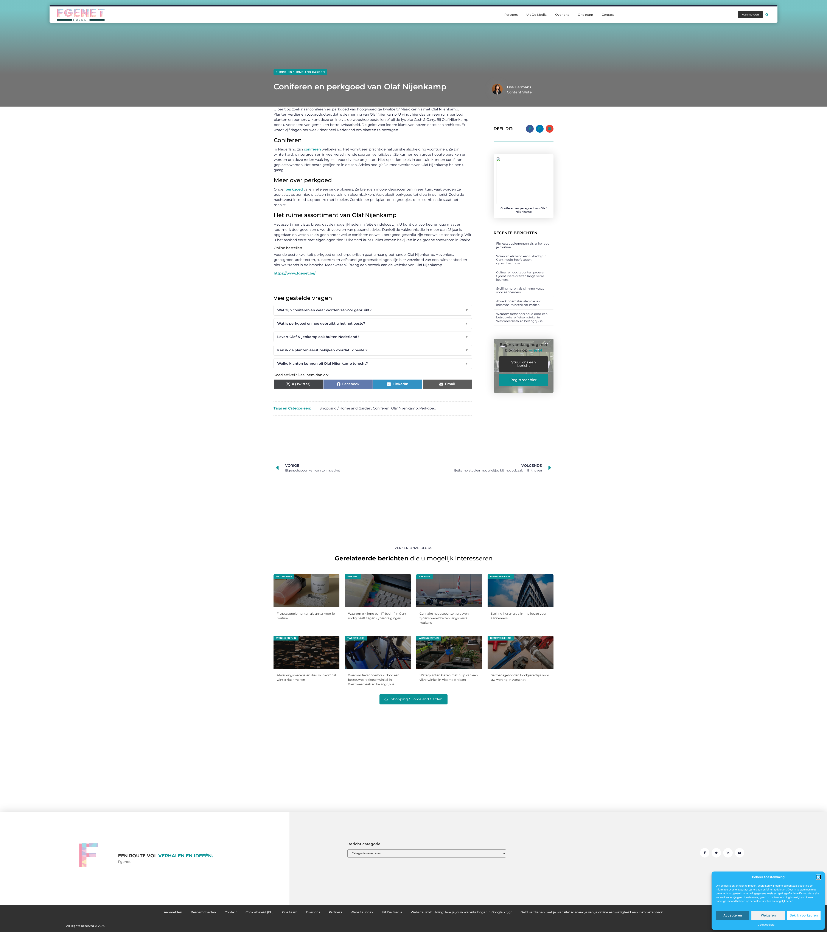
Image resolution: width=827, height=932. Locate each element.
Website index (362, 912)
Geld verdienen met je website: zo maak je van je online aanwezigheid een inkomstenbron (592, 912)
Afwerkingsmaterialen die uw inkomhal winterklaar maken (518, 303)
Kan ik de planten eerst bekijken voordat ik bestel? (372, 350)
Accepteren (732, 915)
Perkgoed (427, 408)
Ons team (585, 15)
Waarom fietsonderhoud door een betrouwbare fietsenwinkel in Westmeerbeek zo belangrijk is (521, 317)
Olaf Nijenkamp (404, 408)
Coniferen (381, 408)
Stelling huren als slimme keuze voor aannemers (520, 290)
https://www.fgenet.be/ (295, 273)
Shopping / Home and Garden (300, 72)
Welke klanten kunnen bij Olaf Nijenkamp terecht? (372, 363)
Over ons (562, 15)
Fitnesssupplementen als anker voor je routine (523, 245)
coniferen (312, 149)
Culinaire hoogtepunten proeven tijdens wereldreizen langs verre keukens (520, 276)
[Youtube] (739, 853)
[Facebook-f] (704, 853)
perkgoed (294, 189)
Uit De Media (536, 15)
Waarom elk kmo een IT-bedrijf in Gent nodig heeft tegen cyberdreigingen (521, 259)
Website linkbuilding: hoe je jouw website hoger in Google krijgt (461, 912)
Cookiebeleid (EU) (260, 912)
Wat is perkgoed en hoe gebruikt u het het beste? (372, 323)
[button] (818, 877)
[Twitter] (716, 853)
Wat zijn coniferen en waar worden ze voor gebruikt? (372, 310)
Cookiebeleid (766, 924)
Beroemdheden (203, 912)
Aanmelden (173, 912)
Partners (511, 15)
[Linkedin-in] (728, 853)
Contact (608, 15)
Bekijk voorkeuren (804, 915)
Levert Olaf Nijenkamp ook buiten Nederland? (372, 337)
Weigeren (768, 915)
